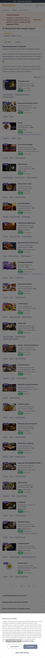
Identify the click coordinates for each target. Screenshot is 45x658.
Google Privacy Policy (27, 641)
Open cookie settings (22, 652)
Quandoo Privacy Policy (13, 641)
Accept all (30, 646)
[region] (22, 635)
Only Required (14, 646)
